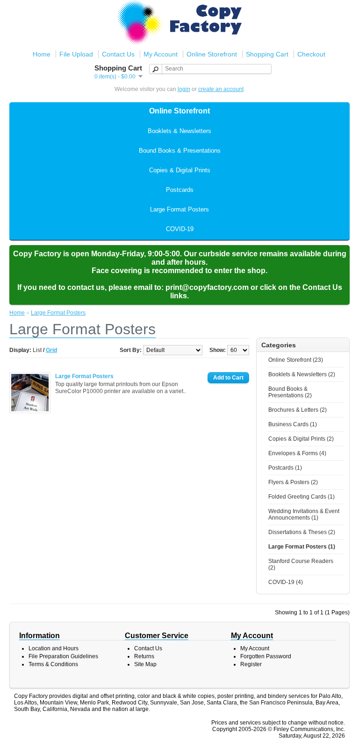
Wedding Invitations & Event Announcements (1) (303, 514)
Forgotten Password (265, 656)
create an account (221, 89)
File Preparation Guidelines (63, 656)
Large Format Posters (179, 209)
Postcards (180, 189)
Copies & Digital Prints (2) (301, 439)
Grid (51, 350)
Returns (144, 656)
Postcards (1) (285, 467)
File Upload (76, 54)
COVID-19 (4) (285, 582)
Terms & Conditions (53, 664)
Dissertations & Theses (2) (301, 532)
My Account (161, 54)
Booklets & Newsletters (179, 130)
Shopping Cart (267, 54)
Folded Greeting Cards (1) (301, 496)
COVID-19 (180, 228)
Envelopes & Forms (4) (297, 453)
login (184, 89)
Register (251, 664)
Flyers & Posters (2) (293, 482)
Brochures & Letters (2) (297, 410)
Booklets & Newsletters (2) (301, 374)
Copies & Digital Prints (179, 170)
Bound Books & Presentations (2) (290, 392)
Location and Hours (54, 648)
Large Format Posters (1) (301, 546)
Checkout (311, 54)
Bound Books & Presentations (180, 150)
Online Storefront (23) (295, 360)
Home (41, 54)
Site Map (145, 664)
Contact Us (118, 54)
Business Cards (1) (292, 424)
